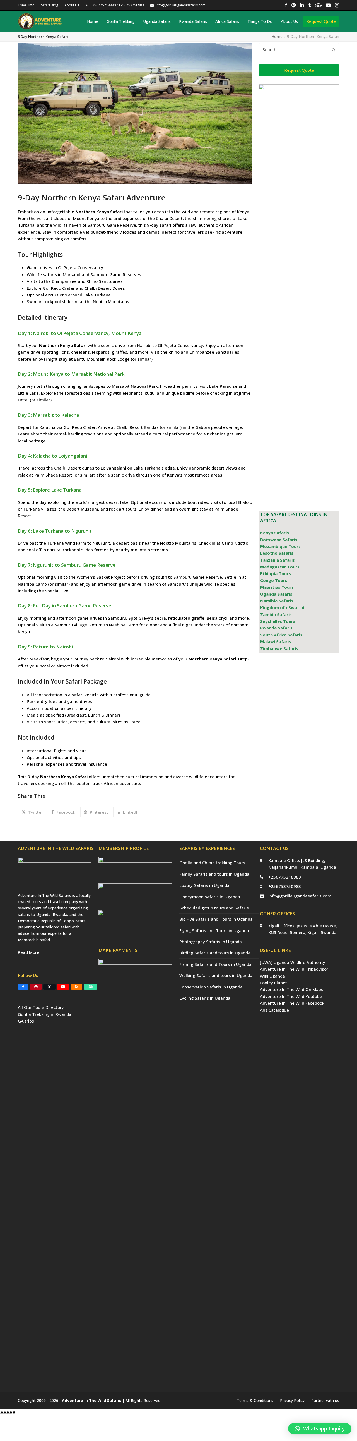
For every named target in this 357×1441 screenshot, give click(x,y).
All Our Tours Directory (41, 1007)
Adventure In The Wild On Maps (291, 989)
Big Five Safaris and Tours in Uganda (216, 919)
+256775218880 (284, 877)
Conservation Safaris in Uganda (211, 987)
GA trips (26, 1021)
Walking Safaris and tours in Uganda (215, 975)
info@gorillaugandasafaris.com (299, 896)
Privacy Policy (292, 1400)
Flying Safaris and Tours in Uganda (214, 930)
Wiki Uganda (272, 976)
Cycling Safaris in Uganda (204, 998)
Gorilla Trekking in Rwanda (44, 1014)
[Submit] (333, 49)
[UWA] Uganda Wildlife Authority (292, 962)
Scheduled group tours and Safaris (214, 908)
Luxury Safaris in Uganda (204, 885)
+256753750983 (284, 886)
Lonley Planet (273, 982)
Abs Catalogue (274, 1010)
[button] (32, 812)
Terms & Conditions (255, 1400)
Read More (28, 952)
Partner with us (325, 1400)
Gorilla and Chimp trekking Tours (212, 862)
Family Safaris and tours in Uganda (214, 874)
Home (277, 36)
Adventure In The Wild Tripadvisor (294, 969)
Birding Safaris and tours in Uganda (214, 953)
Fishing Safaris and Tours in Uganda (215, 964)
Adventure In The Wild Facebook (292, 1003)
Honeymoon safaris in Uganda (209, 896)
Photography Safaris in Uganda (210, 941)
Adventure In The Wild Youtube (291, 996)
